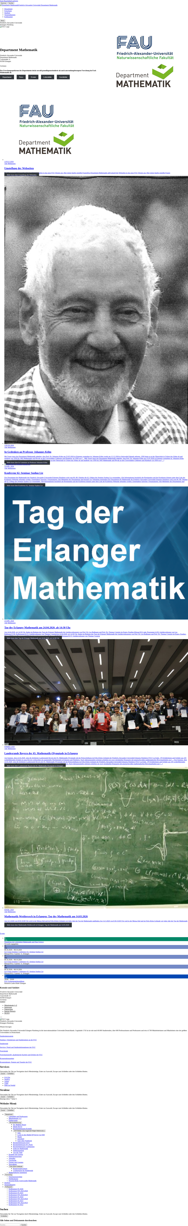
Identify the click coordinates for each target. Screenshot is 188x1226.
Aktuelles (12, 1158)
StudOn (7, 1079)
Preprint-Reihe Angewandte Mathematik (22, 1181)
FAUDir (7, 1077)
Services (3, 3)
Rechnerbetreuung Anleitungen (23, 1147)
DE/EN (7, 1013)
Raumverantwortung (20, 1169)
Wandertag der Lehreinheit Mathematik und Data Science (24, 942)
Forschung (8, 11)
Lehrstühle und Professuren (18, 1116)
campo (6, 1081)
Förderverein (13, 1120)
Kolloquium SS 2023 (16, 1201)
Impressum (8, 1007)
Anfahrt (2, 1002)
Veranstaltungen (9, 15)
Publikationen (13, 1179)
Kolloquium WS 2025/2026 (18, 1191)
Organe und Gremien (16, 1162)
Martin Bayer (17, 1127)
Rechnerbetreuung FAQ (21, 1143)
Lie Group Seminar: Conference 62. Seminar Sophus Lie (23, 952)
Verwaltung (13, 1164)
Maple (19, 1137)
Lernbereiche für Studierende (23, 1170)
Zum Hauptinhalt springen (9, 1)
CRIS (6, 1083)
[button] (96, 138)
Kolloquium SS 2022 (16, 1205)
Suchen (11, 3)
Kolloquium (8, 17)
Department (8, 9)
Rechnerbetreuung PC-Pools (23, 1145)
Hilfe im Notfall (9, 1085)
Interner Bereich (9, 1011)
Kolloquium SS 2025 (16, 1193)
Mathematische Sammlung (18, 1172)
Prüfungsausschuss (15, 1156)
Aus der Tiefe (17, 1152)
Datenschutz (8, 1009)
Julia (19, 1133)
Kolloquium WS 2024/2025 (18, 1195)
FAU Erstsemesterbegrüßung (14, 981)
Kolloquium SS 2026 (16, 1189)
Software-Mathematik (20, 1149)
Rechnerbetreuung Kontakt (22, 1129)
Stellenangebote (18, 1150)
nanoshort (20, 1139)
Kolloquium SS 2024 (16, 1197)
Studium (7, 13)
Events (2, 933)
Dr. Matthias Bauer (19, 1125)
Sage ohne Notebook (24, 1141)
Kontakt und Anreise (16, 1154)
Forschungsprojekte (15, 1177)
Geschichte (12, 1160)
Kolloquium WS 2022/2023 (18, 1203)
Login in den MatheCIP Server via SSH (31, 1135)
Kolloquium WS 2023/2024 (18, 1199)
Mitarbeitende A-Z (10, 1005)
